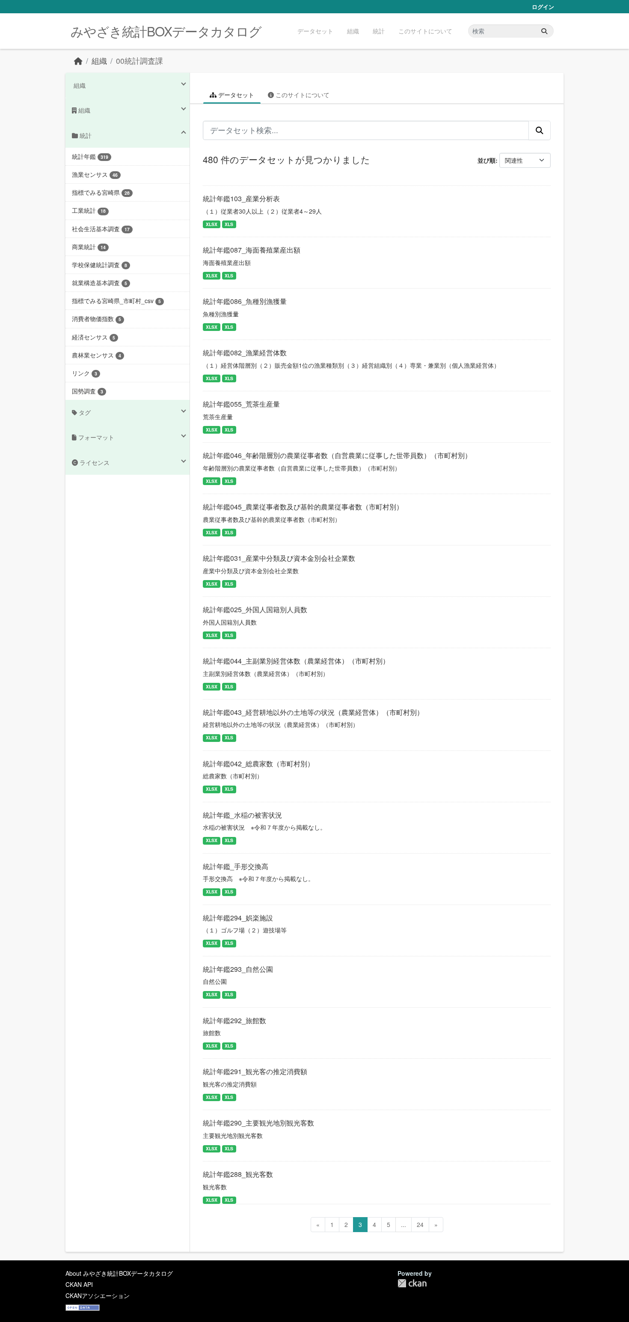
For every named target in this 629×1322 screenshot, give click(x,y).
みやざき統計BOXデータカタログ (166, 31)
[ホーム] (78, 60)
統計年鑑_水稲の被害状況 (242, 815)
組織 (353, 31)
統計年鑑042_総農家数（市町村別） (258, 763)
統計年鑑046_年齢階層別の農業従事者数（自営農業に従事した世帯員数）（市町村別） (337, 455)
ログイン (543, 7)
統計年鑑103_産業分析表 (241, 198)
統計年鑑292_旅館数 (234, 1020)
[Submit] (544, 31)
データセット (315, 31)
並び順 (486, 160)
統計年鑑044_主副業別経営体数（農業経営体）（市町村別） (296, 661)
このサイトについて (425, 31)
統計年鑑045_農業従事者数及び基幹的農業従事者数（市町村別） (303, 507)
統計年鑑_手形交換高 (235, 866)
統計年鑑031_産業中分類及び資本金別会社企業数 (279, 558)
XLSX (211, 224)
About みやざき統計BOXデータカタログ (119, 1273)
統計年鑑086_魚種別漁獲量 (245, 301)
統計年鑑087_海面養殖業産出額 (251, 250)
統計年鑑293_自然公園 (238, 969)
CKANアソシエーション (97, 1295)
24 (420, 1224)
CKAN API (79, 1284)
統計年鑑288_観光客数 (238, 1174)
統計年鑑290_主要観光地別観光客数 (258, 1123)
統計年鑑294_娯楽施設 (238, 918)
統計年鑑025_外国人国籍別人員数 (255, 609)
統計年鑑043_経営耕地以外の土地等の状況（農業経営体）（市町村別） (313, 712)
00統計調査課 (139, 60)
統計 (379, 31)
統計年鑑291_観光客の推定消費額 (255, 1071)
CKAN (412, 1283)
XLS (229, 224)
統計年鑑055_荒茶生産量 (241, 404)
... (403, 1224)
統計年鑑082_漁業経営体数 (245, 352)
